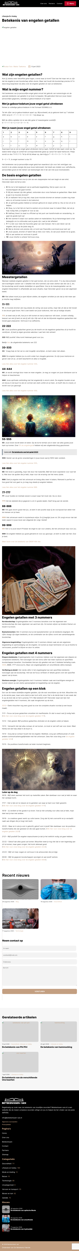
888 (3, 517)
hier (9, 342)
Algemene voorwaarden (9, 1122)
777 (3, 501)
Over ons (43, 3)
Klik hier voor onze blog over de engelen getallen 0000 (24, 860)
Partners (52, 3)
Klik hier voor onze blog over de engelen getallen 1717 (24, 806)
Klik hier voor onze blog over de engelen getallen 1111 (23, 716)
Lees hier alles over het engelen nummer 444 (19, 391)
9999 (4, 665)
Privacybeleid (6, 1124)
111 (3, 316)
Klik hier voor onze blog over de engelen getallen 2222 (24, 847)
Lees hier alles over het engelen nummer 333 (19, 364)
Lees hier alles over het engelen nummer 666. (19, 487)
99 (3, 529)
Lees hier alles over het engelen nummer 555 (19, 463)
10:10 (4, 706)
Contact (59, 3)
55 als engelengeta (26, 445)
